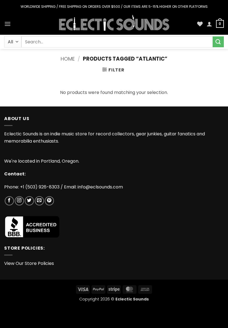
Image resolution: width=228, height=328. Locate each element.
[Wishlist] (200, 24)
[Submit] (218, 41)
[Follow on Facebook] (9, 200)
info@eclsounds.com (100, 187)
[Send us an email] (39, 200)
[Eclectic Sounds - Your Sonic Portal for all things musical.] (114, 23)
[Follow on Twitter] (29, 200)
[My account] (209, 24)
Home (68, 58)
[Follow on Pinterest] (49, 200)
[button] (7, 24)
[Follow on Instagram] (19, 200)
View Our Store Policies (29, 263)
